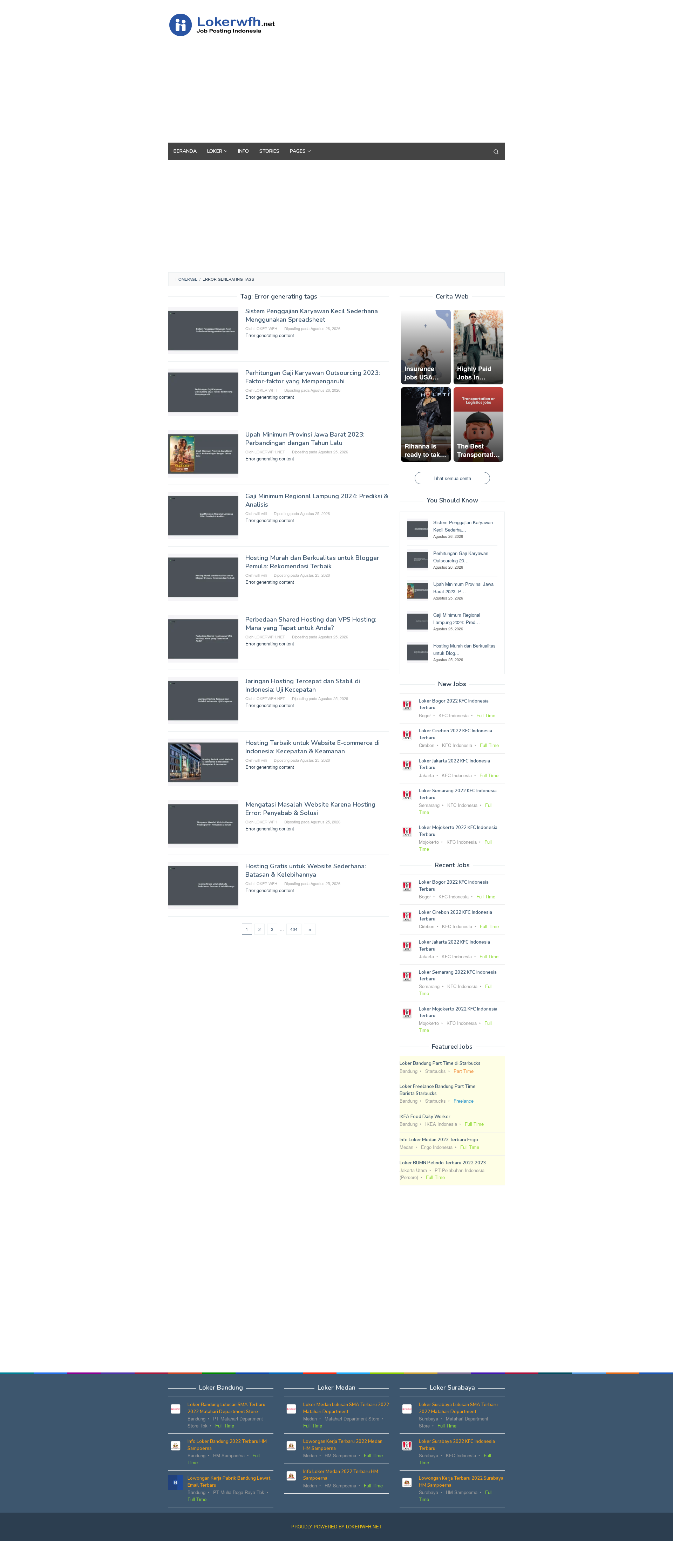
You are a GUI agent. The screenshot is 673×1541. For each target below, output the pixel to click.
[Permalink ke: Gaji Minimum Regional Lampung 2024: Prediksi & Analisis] (203, 515)
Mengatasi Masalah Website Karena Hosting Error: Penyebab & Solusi (310, 808)
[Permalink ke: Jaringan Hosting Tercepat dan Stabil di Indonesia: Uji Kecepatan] (203, 700)
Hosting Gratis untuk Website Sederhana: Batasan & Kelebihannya (305, 870)
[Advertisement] (377, 86)
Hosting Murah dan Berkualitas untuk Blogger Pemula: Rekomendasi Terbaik (312, 562)
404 (294, 929)
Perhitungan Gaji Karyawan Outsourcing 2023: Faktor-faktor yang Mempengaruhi (312, 377)
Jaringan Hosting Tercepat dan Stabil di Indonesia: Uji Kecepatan (302, 685)
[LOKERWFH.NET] (229, 24)
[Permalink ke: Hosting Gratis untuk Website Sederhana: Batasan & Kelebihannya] (203, 885)
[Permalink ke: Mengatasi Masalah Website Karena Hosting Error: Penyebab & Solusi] (203, 823)
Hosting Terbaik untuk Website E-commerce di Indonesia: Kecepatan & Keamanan (312, 747)
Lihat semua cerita (452, 477)
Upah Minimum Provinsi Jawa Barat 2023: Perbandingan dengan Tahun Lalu (305, 438)
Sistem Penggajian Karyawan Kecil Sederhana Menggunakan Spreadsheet (311, 315)
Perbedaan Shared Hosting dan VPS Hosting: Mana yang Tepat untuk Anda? (310, 623)
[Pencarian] (496, 151)
